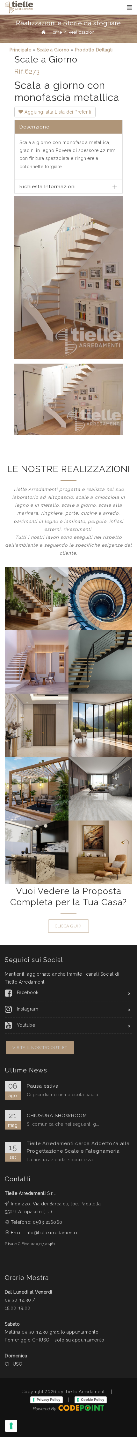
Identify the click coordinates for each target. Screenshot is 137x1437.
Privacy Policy (48, 1399)
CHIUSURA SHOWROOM (57, 1115)
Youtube (26, 1025)
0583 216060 (47, 1222)
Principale (20, 49)
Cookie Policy (92, 1399)
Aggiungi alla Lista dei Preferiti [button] (57, 112)
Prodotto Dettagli (94, 49)
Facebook (28, 992)
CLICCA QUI (66, 926)
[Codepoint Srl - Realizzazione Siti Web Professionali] (68, 1407)
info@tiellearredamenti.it (52, 1232)
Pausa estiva (43, 1086)
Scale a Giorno (53, 49)
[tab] (68, 127)
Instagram (28, 1009)
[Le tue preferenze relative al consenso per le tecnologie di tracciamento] (11, 1426)
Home (56, 32)
